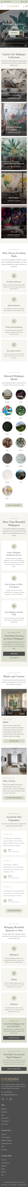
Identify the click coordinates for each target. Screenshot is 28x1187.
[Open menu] (2, 6)
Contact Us (4, 1134)
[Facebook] (24, 2)
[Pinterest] (26, 2)
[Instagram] (21, 2)
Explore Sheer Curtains (14, 797)
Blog (2, 1175)
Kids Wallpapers (5, 1121)
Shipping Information (6, 1143)
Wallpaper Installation (6, 1140)
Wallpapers (4, 1109)
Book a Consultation (14, 1068)
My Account (4, 1149)
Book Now (14, 653)
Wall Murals (4, 1112)
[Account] (24, 6)
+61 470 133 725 (14, 657)
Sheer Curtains (5, 1118)
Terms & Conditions (13, 1184)
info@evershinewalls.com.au (11, 1094)
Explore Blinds (14, 741)
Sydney (3, 1169)
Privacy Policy (4, 1184)
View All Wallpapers (14, 505)
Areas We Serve (5, 1162)
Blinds (2, 1115)
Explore (14, 32)
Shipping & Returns (22, 1184)
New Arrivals (4, 1124)
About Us (3, 1159)
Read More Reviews (14, 910)
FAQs (2, 1146)
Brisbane (3, 1172)
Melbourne (4, 1166)
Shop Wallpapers (14, 1037)
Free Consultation (5, 1137)
